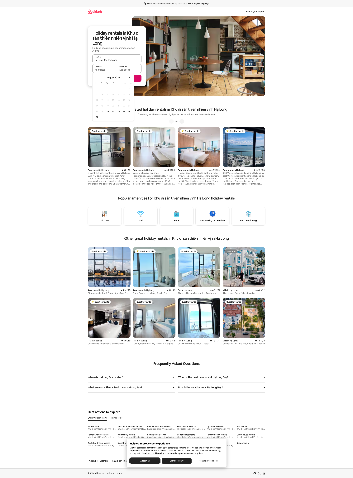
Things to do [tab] (117, 418)
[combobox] (117, 60)
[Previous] (171, 121)
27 (113, 111)
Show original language (198, 3)
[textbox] (105, 69)
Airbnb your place (254, 11)
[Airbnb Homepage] (95, 11)
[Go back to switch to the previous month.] (97, 77)
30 (129, 111)
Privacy (110, 473)
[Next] (181, 121)
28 (118, 111)
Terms (119, 473)
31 (97, 117)
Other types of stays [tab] (97, 418)
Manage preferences (208, 461)
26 (108, 111)
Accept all (145, 461)
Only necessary (177, 461)
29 (124, 111)
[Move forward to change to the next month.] (129, 77)
